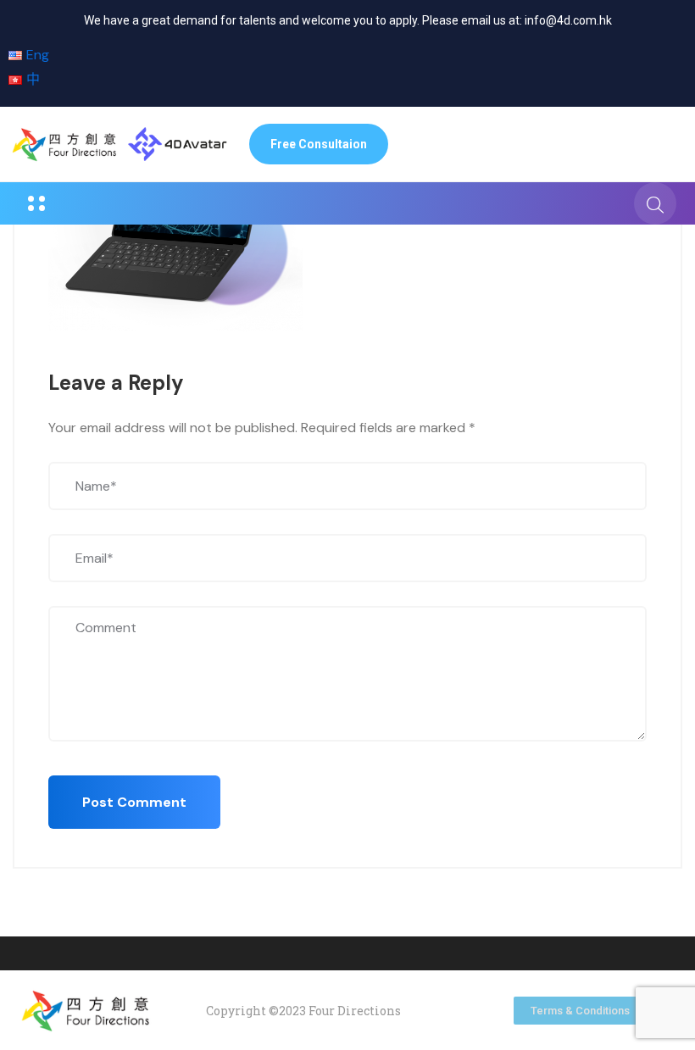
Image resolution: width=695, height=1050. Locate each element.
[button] (318, 144)
